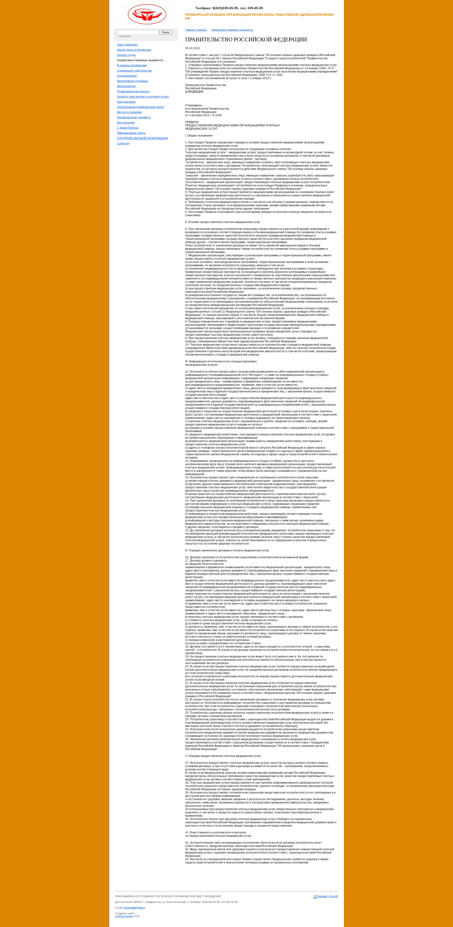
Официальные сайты (131, 133)
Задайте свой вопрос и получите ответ (143, 96)
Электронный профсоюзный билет (140, 107)
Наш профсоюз (127, 44)
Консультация (126, 101)
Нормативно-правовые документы (140, 60)
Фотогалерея (126, 122)
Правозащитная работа (133, 91)
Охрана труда (126, 55)
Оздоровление (127, 75)
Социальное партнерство (134, 70)
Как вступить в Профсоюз (134, 50)
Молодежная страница (132, 81)
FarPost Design (124, 916)
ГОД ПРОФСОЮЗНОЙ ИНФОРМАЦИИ (142, 138)
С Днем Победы (127, 127)
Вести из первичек (129, 112)
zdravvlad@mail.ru (134, 907)
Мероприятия (126, 86)
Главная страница (196, 29)
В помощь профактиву (132, 65)
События (123, 143)
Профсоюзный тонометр (134, 117)
